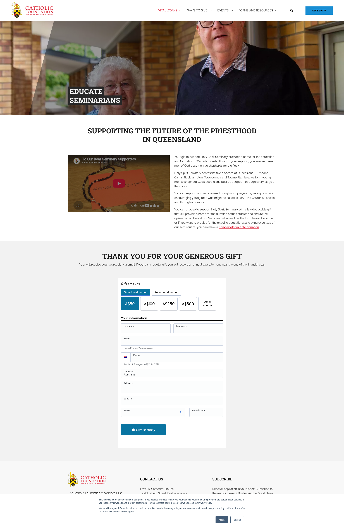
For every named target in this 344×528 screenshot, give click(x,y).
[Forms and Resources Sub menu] (276, 10)
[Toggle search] (291, 10)
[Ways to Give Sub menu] (210, 10)
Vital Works (167, 10)
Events (223, 10)
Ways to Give (197, 10)
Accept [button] (222, 519)
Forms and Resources (256, 10)
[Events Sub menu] (231, 10)
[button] (119, 183)
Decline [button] (237, 519)
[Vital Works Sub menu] (180, 10)
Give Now (319, 10)
